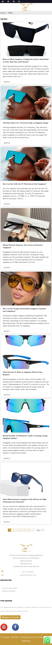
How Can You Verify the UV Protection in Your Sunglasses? (24, 184)
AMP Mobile (26, 641)
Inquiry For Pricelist (11, 617)
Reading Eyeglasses (8, 591)
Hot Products (38, 637)
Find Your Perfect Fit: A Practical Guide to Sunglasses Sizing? (25, 123)
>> (32, 530)
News (10, 12)
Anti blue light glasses (9, 588)
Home (3, 13)
